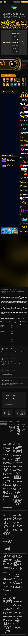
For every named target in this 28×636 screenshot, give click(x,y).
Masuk (17, 1)
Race (11, 16)
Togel (14, 16)
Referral (8, 326)
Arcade (23, 16)
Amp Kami (17, 322)
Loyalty (8, 323)
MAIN (4, 79)
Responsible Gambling (2, 326)
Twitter (23, 324)
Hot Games (4, 17)
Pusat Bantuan (3, 329)
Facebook (24, 321)
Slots (7, 16)
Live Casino (9, 17)
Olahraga (17, 16)
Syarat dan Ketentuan (2, 332)
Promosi (8, 321)
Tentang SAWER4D (2, 322)
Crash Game (20, 17)
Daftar (24, 1)
